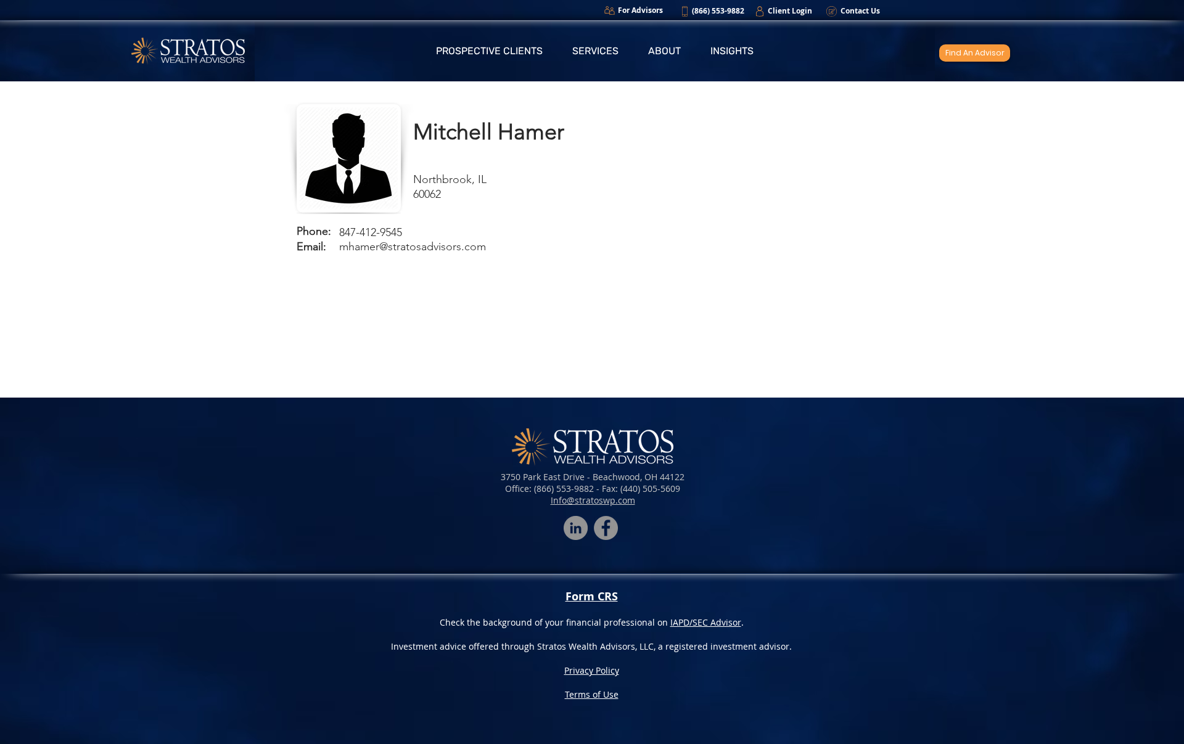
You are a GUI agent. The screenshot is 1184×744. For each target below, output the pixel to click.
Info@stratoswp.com (593, 500)
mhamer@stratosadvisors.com (412, 246)
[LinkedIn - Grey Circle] (576, 528)
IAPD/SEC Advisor (705, 622)
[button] (489, 51)
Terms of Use (592, 694)
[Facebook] (606, 528)
